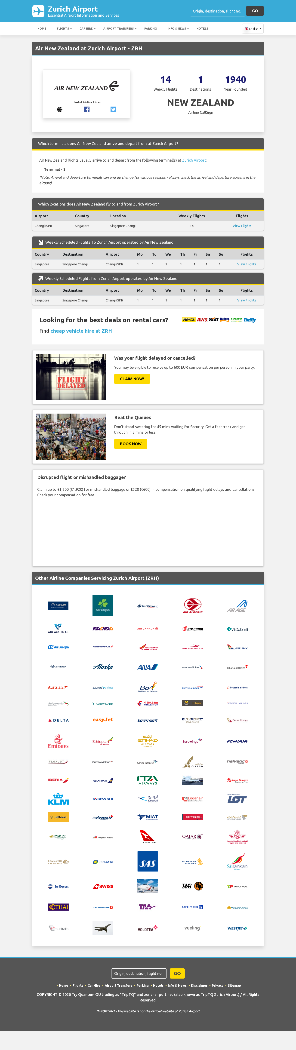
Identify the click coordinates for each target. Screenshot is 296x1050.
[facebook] (86, 109)
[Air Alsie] (237, 605)
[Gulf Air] (192, 761)
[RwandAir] (102, 862)
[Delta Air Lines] (58, 720)
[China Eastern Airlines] (147, 703)
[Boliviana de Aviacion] (147, 686)
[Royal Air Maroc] (237, 836)
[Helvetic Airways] (237, 761)
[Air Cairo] (102, 628)
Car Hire (86, 28)
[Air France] (102, 646)
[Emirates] (58, 740)
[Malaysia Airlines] (102, 817)
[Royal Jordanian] (58, 861)
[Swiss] (102, 886)
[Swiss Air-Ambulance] (147, 886)
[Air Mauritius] (192, 647)
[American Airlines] (192, 667)
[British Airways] (192, 687)
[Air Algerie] (192, 605)
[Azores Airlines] (102, 687)
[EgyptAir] (147, 720)
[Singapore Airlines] (192, 861)
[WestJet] (237, 928)
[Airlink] (237, 646)
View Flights (242, 226)
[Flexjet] (58, 761)
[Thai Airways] (58, 907)
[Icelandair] (102, 780)
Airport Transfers (118, 28)
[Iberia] (58, 780)
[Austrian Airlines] (58, 687)
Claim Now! (132, 379)
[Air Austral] (58, 628)
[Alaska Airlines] (102, 666)
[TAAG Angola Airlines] (192, 886)
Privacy (217, 985)
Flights (63, 28)
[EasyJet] (102, 719)
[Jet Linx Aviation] (192, 780)
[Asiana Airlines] (237, 666)
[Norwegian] (192, 816)
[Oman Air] (237, 817)
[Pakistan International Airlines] (58, 836)
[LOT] (237, 798)
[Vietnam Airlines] (237, 907)
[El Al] (192, 720)
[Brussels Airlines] (237, 687)
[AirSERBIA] (58, 666)
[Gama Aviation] (102, 761)
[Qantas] (147, 836)
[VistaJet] (102, 928)
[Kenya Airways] (237, 780)
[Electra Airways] (237, 719)
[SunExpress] (58, 886)
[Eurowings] (192, 741)
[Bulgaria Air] (58, 702)
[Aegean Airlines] (58, 605)
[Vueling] (192, 928)
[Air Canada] (147, 628)
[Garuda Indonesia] (147, 761)
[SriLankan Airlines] (237, 861)
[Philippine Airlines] (102, 837)
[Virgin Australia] (58, 928)
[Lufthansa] (58, 816)
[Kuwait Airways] (147, 798)
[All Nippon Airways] (147, 667)
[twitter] (113, 109)
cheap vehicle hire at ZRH (81, 331)
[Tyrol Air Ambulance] (147, 907)
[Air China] (192, 628)
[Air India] (147, 646)
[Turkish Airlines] (102, 907)
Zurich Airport (83, 11)
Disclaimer (199, 985)
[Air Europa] (58, 647)
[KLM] (58, 798)
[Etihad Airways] (147, 740)
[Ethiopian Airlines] (102, 740)
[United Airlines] (192, 907)
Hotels (202, 28)
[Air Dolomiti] (237, 628)
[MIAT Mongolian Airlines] (147, 817)
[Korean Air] (102, 799)
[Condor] (192, 702)
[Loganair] (192, 798)
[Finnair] (237, 741)
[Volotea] (147, 928)
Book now (131, 444)
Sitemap (234, 985)
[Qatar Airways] (192, 836)
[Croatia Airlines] (237, 703)
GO (255, 11)
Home (41, 28)
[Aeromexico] (147, 606)
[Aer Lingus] (102, 605)
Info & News (176, 28)
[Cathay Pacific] (102, 703)
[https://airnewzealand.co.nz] (60, 109)
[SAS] (147, 861)
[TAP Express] (237, 886)
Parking (150, 28)
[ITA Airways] (147, 780)
